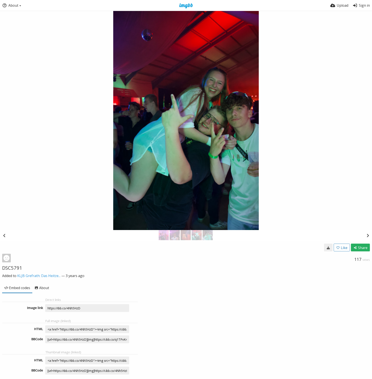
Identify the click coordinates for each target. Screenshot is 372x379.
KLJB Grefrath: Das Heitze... (38, 275)
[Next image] (367, 235)
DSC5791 (12, 268)
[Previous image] (4, 235)
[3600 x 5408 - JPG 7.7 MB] (328, 247)
